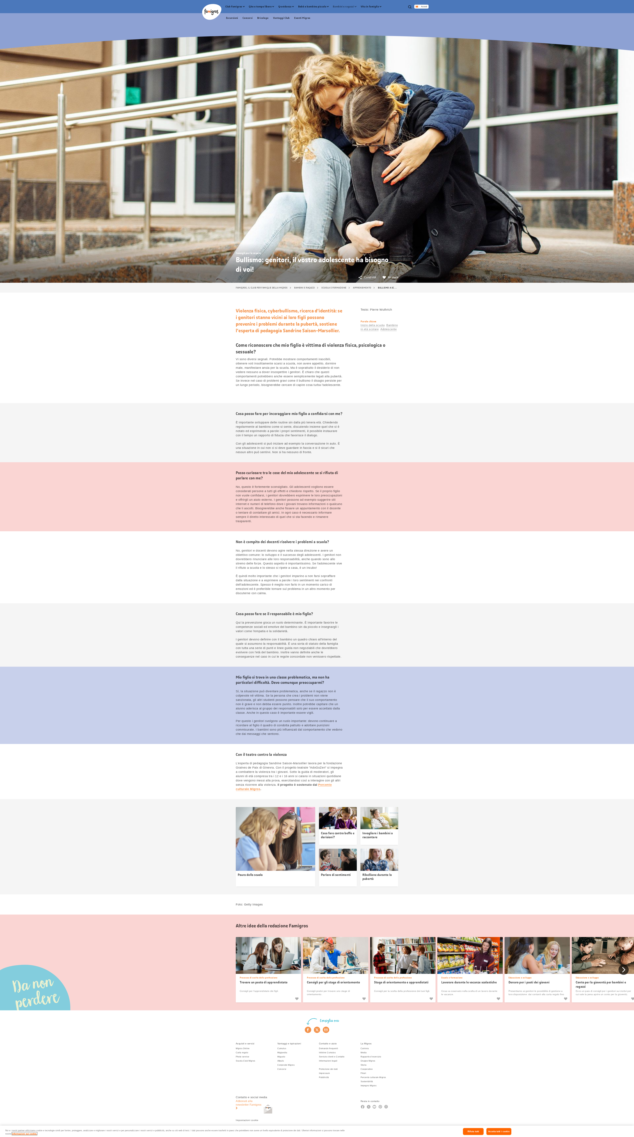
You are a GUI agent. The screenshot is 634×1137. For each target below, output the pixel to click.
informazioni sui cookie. (24, 1133)
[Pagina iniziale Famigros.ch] (211, 12)
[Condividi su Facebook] (308, 1030)
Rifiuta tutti (473, 1131)
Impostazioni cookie (247, 1120)
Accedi (424, 6)
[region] (317, 1131)
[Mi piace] (297, 999)
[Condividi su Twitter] (317, 1030)
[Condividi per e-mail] (326, 1030)
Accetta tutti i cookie (499, 1131)
